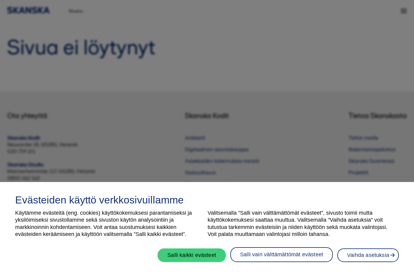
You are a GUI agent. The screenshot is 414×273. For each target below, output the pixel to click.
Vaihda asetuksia (368, 255)
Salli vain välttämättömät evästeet (281, 254)
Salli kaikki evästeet (191, 255)
